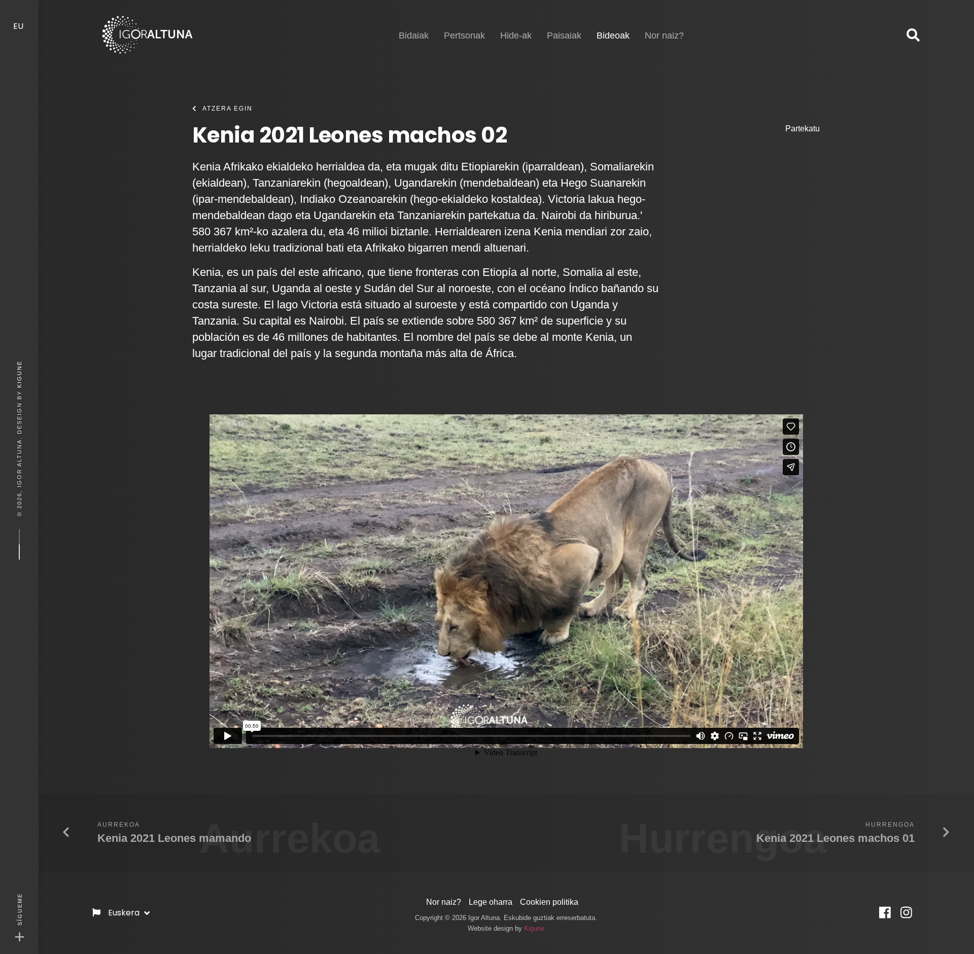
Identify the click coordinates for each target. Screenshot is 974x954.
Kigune (19, 373)
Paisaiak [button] (564, 35)
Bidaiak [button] (414, 35)
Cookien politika (549, 902)
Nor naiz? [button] (664, 35)
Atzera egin (227, 108)
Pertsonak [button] (464, 35)
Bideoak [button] (613, 35)
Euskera (125, 912)
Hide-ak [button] (516, 35)
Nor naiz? (443, 902)
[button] (913, 35)
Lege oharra (490, 902)
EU (19, 26)
